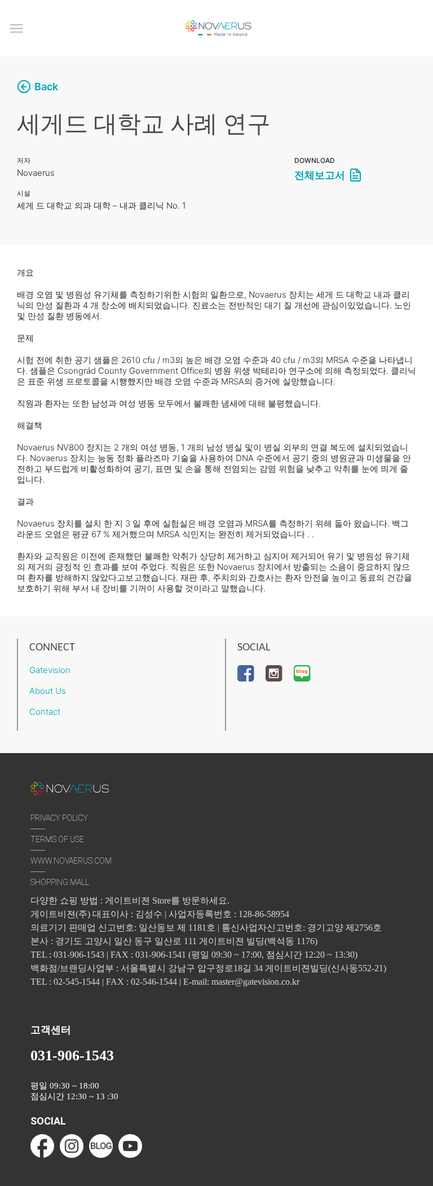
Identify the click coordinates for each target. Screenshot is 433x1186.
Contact (44, 711)
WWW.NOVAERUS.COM (71, 860)
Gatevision (49, 670)
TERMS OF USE (57, 839)
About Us (47, 690)
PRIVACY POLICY (59, 817)
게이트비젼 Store (138, 900)
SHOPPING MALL (59, 882)
